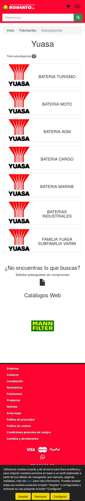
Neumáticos (14, 387)
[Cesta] (68, 6)
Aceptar (23, 496)
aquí (29, 481)
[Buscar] (78, 17)
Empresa (13, 368)
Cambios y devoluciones (23, 439)
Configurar (60, 496)
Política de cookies (19, 426)
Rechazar (41, 496)
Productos (13, 400)
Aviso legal (14, 413)
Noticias (12, 406)
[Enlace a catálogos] (42, 325)
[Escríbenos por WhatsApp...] (42, 457)
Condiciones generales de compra (29, 432)
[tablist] (42, 325)
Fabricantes (27, 30)
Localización (15, 381)
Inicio (10, 30)
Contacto (13, 375)
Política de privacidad (20, 419)
